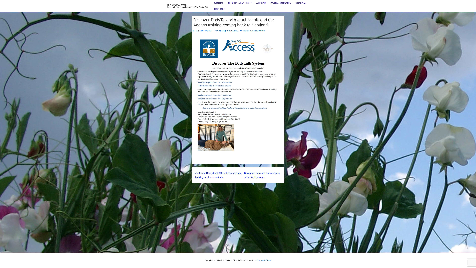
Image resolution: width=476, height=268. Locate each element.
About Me (261, 3)
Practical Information (280, 3)
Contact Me (300, 3)
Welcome (218, 3)
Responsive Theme (264, 260)
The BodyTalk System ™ (240, 3)
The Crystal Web (177, 5)
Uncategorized (258, 31)
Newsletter (219, 9)
